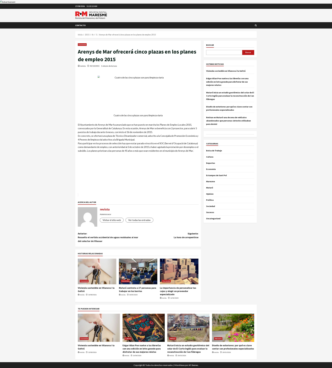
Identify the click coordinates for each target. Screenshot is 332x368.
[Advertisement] (138, 175)
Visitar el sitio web (112, 220)
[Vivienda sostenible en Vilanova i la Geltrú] (97, 271)
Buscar (210, 45)
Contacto (80, 25)
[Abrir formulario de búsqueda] (256, 25)
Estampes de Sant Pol (216, 175)
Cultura (209, 156)
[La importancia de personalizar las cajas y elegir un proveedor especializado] (179, 271)
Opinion (209, 194)
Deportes (210, 163)
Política (210, 200)
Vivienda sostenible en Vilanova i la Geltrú (225, 71)
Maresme (210, 181)
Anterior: (108, 237)
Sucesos (210, 212)
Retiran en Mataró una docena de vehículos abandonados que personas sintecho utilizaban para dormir (228, 120)
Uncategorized (213, 218)
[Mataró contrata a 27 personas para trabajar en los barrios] (138, 271)
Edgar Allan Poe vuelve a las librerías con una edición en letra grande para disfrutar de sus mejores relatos (227, 81)
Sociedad (210, 206)
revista (83, 66)
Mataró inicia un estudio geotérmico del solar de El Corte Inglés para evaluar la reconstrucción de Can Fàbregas (230, 95)
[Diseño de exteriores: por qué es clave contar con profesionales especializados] (233, 328)
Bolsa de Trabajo (214, 150)
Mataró (209, 187)
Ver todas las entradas (139, 220)
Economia (82, 44)
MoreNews (179, 365)
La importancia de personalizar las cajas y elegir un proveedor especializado (178, 291)
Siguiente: (186, 235)
